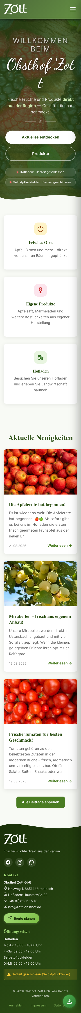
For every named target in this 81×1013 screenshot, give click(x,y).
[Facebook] (8, 862)
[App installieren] (69, 1001)
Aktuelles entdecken (40, 137)
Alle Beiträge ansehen (40, 802)
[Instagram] (19, 862)
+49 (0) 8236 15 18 (22, 901)
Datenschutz (63, 1005)
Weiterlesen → (59, 545)
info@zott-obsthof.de (24, 907)
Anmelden (16, 1005)
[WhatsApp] (31, 862)
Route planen (24, 918)
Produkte (40, 153)
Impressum (39, 1005)
